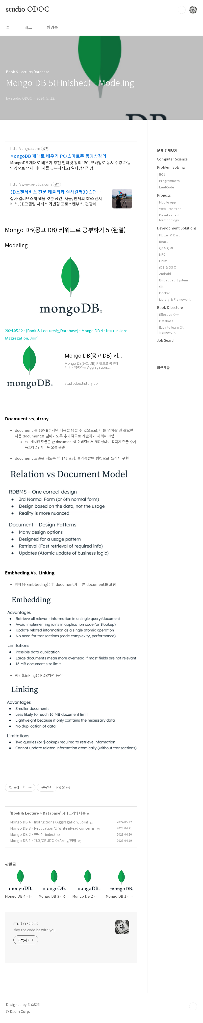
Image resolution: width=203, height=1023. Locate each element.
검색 (181, 10)
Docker (164, 293)
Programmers (169, 180)
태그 (28, 27)
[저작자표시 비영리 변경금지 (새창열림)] (63, 788)
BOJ (162, 174)
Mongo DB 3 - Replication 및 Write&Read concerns (52, 828)
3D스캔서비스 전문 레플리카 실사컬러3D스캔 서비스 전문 (56, 192)
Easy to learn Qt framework (171, 330)
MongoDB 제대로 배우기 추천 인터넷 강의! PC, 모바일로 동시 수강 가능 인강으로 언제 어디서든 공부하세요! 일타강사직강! (70, 165)
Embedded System (173, 280)
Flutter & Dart (169, 235)
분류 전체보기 (167, 150)
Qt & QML (166, 248)
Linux (163, 260)
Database (51, 813)
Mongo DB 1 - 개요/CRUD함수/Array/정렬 (43, 840)
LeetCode (166, 187)
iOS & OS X (167, 267)
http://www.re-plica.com (31, 184)
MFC (162, 254)
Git (161, 286)
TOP (193, 1006)
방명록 (52, 27)
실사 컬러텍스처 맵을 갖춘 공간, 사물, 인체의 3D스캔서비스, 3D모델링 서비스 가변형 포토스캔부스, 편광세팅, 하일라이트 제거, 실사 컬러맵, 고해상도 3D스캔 (56, 200)
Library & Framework (175, 299)
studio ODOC (27, 9)
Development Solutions (177, 228)
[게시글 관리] (30, 787)
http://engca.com (25, 148)
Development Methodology (169, 217)
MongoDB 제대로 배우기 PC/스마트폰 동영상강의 (58, 156)
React (163, 241)
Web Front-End (170, 208)
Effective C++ (169, 314)
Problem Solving (171, 167)
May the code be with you (34, 929)
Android (165, 273)
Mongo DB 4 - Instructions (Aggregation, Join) (49, 821)
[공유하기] (24, 787)
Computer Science (172, 159)
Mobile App (167, 202)
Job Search (166, 340)
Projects (164, 195)
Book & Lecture (25, 813)
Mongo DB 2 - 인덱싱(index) (32, 834)
